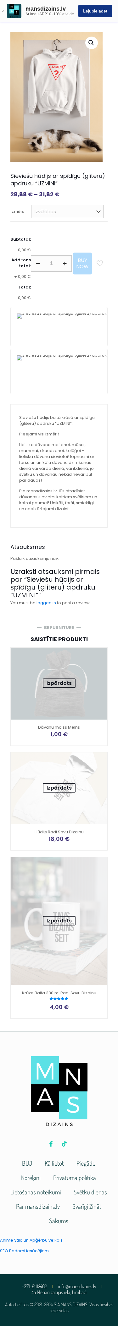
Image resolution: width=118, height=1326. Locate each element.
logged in (46, 603)
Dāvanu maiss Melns (59, 727)
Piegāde (85, 1163)
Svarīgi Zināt (86, 1206)
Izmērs (17, 211)
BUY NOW (82, 263)
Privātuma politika (74, 1177)
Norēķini (31, 1177)
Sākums (58, 1221)
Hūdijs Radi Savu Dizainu (59, 832)
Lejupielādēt (95, 10)
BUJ (27, 1163)
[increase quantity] (64, 263)
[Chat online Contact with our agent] (59, 371)
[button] (91, 43)
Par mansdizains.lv (38, 1206)
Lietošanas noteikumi (35, 1192)
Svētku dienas (90, 1192)
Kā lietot (54, 1163)
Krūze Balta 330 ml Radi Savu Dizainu (59, 993)
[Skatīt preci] (100, 655)
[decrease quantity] (37, 263)
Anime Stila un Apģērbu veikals (31, 1240)
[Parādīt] (100, 664)
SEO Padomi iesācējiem (24, 1251)
